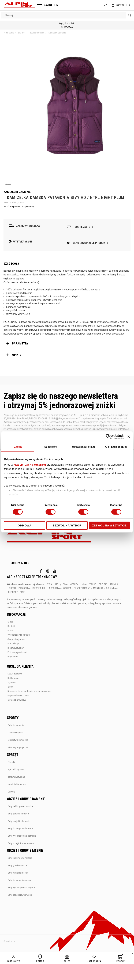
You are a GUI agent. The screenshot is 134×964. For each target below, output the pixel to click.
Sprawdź (67, 26)
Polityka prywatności (17, 652)
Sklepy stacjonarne (17, 639)
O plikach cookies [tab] (116, 446)
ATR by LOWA (61, 584)
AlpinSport (9, 33)
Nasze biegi (13, 643)
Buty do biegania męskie (19, 880)
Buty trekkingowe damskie (20, 806)
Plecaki (11, 762)
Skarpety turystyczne (18, 740)
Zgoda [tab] (18, 446)
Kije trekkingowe (16, 769)
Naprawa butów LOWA (18, 695)
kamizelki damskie (57, 33)
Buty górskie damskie (18, 814)
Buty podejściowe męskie (20, 895)
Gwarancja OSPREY (17, 700)
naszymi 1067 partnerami (30, 464)
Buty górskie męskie (17, 865)
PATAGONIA (24, 588)
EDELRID (103, 584)
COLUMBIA (111, 588)
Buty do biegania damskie (20, 828)
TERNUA (114, 584)
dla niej (21, 33)
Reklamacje (13, 678)
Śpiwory (11, 792)
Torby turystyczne (16, 777)
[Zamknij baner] (129, 436)
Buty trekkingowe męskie (20, 858)
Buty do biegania (16, 725)
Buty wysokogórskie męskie (21, 887)
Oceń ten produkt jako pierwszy (19, 206)
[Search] (129, 15)
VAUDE (92, 584)
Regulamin (13, 656)
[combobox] (67, 15)
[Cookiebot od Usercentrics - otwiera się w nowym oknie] (108, 436)
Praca (10, 630)
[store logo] (19, 5)
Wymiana (12, 682)
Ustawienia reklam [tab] (83, 446)
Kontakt (11, 626)
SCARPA (67, 588)
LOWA (49, 584)
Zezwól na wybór (67, 525)
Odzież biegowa (15, 732)
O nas (10, 622)
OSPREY (74, 584)
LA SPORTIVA (54, 588)
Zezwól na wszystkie (109, 525)
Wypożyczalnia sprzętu (19, 635)
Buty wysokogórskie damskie (22, 836)
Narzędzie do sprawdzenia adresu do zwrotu (29, 691)
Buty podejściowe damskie (21, 843)
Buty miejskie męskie (18, 873)
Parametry (20, 343)
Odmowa (24, 525)
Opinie (16, 354)
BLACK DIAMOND (82, 588)
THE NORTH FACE (16, 592)
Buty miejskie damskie (19, 821)
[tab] (67, 343)
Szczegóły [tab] (50, 446)
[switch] (50, 512)
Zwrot (10, 687)
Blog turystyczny (16, 648)
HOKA (84, 584)
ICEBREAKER (38, 588)
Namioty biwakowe (17, 784)
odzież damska (37, 33)
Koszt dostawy (15, 674)
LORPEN (12, 588)
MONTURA (98, 588)
